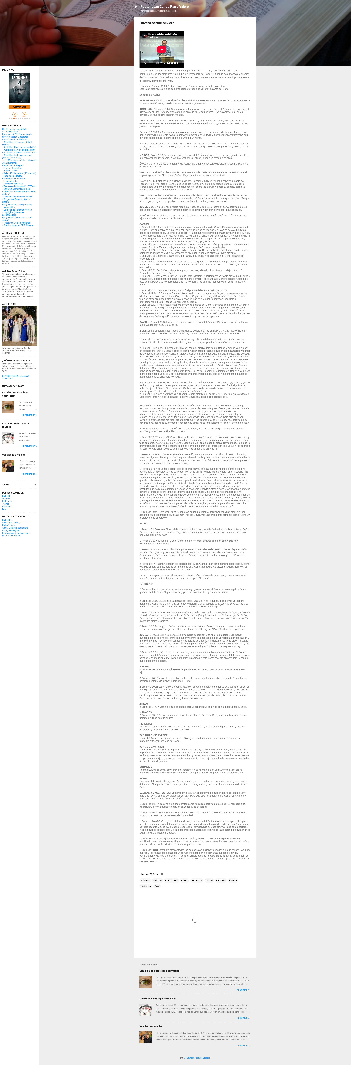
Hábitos (184, 880)
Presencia (220, 880)
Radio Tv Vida (8, 525)
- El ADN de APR (10, 170)
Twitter (5, 504)
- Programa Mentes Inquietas (16, 222)
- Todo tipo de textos (12, 176)
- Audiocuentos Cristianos (14, 139)
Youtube (6, 498)
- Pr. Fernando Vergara (12, 165)
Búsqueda (145, 880)
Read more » (243, 990)
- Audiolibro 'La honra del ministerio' (19, 152)
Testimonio (146, 886)
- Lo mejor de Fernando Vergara (17, 209)
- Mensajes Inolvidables (13, 178)
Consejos (157, 880)
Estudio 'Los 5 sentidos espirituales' (159, 970)
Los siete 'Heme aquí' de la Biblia (157, 998)
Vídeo (157, 886)
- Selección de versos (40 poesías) (19, 173)
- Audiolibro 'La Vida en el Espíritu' (18, 150)
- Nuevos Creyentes (11, 168)
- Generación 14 (9, 181)
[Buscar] (254, 7)
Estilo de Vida (171, 880)
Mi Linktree (7, 496)
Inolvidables (197, 880)
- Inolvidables (8, 207)
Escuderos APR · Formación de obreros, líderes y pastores (17, 135)
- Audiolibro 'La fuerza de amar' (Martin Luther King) (17, 156)
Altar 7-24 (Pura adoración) (15, 528)
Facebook (7, 506)
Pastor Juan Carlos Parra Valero (165, 6)
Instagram (7, 501)
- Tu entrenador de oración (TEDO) (18, 186)
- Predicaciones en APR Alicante (17, 225)
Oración (209, 880)
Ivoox (5, 509)
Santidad (233, 880)
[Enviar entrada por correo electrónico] (162, 875)
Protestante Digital (11, 535)
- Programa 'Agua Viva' (12, 183)
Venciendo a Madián (151, 1026)
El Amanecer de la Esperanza (16, 533)
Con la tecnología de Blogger (196, 1058)
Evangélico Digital (10, 530)
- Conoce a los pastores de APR (17, 196)
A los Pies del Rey (11, 522)
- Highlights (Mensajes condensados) (13, 213)
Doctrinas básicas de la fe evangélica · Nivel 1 (14, 130)
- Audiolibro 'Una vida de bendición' (19, 147)
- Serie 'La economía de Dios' (16, 189)
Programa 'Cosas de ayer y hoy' (17, 204)
